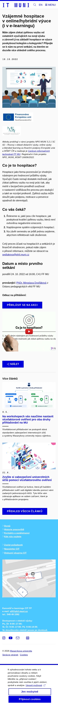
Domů (7, 526)
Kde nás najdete (12, 536)
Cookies (24, 655)
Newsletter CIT (11, 549)
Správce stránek (10, 655)
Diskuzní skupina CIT (15, 553)
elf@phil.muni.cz (19, 611)
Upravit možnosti (34, 685)
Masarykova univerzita (21, 651)
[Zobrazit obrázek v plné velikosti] (17, 116)
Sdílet (14, 364)
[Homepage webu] (15, 5)
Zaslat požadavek (13, 545)
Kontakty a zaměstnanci (17, 533)
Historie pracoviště (14, 529)
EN (40, 4)
